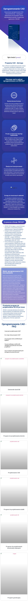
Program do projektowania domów (14, 436)
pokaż (18, 57)
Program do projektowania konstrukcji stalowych (14, 547)
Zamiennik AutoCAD (14, 389)
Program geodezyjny (14, 598)
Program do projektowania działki (14, 509)
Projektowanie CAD (14, 472)
